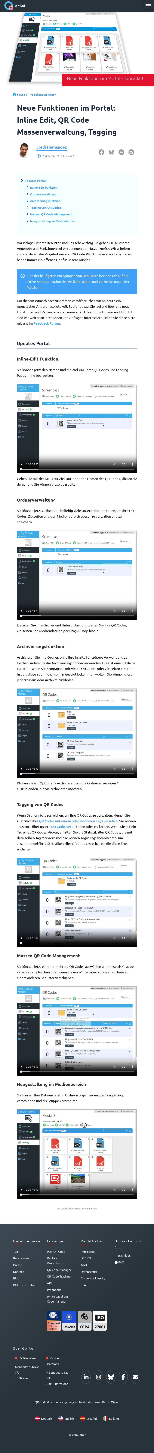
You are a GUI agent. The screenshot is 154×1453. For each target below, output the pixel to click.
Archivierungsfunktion (45, 201)
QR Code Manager (59, 1270)
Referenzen (21, 1258)
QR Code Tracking (59, 1276)
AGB (84, 1265)
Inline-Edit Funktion (43, 187)
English (69, 1418)
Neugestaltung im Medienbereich (53, 221)
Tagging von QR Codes (45, 207)
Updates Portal (35, 180)
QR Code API (61, 826)
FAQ (121, 1262)
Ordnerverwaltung (43, 194)
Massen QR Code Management (51, 214)
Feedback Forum (47, 323)
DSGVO (86, 1258)
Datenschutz (89, 1271)
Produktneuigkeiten (42, 94)
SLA (83, 1285)
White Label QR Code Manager (57, 1298)
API (49, 1283)
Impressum (88, 1251)
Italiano (114, 1418)
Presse (17, 1265)
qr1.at (20, 5)
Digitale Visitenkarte (55, 1260)
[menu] (148, 5)
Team (16, 1251)
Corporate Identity (93, 1278)
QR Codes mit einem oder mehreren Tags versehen (78, 821)
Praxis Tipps (123, 1255)
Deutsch (46, 1418)
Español (91, 1418)
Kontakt (18, 1271)
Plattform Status (24, 1285)
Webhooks (54, 1289)
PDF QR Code (56, 1251)
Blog (22, 94)
